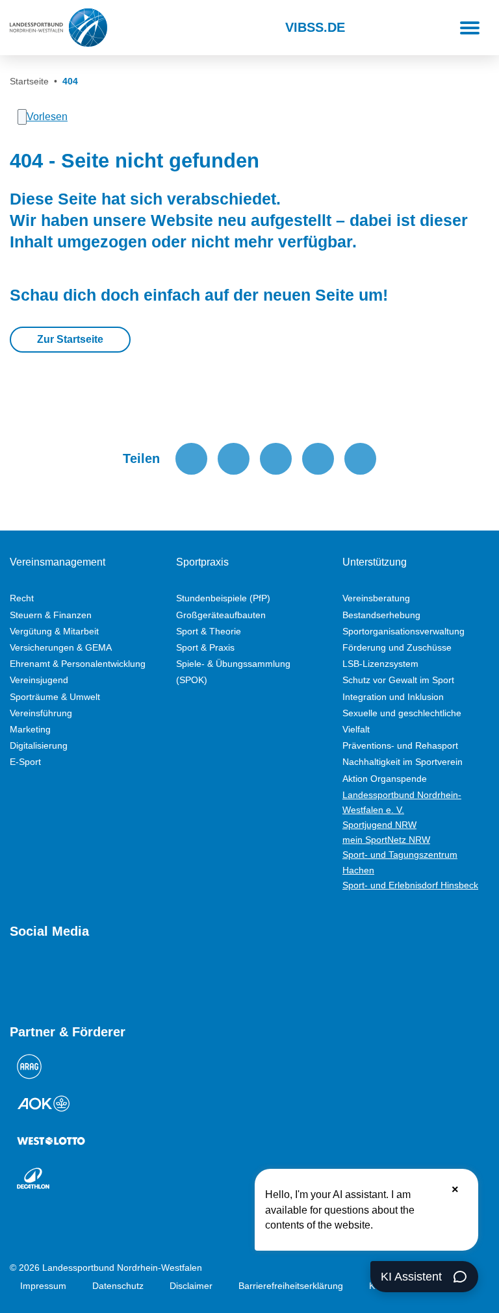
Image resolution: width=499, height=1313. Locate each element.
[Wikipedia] (133, 977)
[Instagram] (39, 977)
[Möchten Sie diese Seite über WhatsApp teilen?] (276, 459)
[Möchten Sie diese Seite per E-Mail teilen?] (318, 459)
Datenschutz (118, 1286)
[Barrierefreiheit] (162, 28)
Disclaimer (191, 1286)
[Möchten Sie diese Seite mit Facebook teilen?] (191, 459)
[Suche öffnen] (129, 28)
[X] (86, 977)
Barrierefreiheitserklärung (290, 1286)
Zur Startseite (70, 339)
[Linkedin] (156, 977)
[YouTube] (16, 977)
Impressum (43, 1286)
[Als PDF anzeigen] (360, 459)
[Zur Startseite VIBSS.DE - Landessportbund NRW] (58, 27)
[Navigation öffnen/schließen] (469, 28)
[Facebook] (63, 977)
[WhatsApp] (109, 977)
